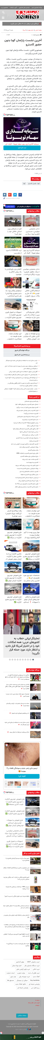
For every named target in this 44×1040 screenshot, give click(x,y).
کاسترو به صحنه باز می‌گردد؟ (31, 414)
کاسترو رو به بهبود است (32, 462)
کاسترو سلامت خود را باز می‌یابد (30, 459)
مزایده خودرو (21, 973)
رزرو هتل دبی (35, 988)
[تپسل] (4, 115)
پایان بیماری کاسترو (33, 450)
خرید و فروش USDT (33, 962)
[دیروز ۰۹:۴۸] (35, 927)
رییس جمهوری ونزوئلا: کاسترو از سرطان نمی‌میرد (25, 423)
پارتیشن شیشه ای (34, 984)
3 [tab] (27, 659)
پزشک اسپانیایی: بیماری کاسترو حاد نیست (27, 469)
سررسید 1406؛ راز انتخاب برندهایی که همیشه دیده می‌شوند (17, 888)
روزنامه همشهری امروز (37, 7)
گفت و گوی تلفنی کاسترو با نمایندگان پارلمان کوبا (25, 429)
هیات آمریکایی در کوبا (32, 426)
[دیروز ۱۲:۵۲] (35, 734)
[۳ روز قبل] (35, 936)
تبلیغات (37, 1005)
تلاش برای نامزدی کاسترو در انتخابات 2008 (27, 453)
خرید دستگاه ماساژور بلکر (32, 966)
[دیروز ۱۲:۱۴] (35, 677)
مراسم (37, 24)
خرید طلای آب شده (34, 973)
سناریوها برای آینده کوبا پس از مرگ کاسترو (27, 438)
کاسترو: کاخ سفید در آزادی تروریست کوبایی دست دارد (24, 444)
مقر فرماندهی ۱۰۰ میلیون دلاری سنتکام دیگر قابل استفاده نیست (20, 375)
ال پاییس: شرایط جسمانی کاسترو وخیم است (26, 478)
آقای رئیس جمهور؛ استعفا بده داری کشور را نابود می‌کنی (23, 372)
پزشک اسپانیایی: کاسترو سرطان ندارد (28, 447)
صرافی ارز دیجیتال (22, 980)
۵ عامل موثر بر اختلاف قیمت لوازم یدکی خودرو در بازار (16, 916)
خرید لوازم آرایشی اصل (23, 969)
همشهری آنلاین (27, 15)
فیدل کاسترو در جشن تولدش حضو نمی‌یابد (27, 411)
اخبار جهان (30, 30)
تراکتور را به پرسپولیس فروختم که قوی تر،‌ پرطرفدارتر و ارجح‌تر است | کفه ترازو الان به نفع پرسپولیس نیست (17, 677)
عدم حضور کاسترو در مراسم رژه (30, 420)
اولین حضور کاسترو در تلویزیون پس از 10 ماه (26, 484)
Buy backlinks (35, 980)
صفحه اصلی (38, 30)
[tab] (22, 346)
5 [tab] (22, 659)
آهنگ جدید (36, 977)
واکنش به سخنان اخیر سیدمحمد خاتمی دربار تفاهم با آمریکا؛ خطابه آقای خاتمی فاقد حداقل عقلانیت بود (17, 687)
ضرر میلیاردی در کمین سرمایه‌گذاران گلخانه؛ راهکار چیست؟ (16, 869)
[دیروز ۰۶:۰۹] (35, 687)
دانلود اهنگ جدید (20, 984)
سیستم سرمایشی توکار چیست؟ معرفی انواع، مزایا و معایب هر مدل (16, 907)
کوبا (24, 183)
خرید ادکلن (36, 969)
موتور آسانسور (20, 962)
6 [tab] (20, 659)
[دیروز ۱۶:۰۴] (35, 889)
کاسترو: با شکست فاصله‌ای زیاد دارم (29, 472)
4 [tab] (25, 659)
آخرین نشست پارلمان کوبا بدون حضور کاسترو (23, 42)
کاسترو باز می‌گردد (33, 441)
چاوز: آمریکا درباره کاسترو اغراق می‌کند (28, 481)
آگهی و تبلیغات (13, 7)
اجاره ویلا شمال (16, 966)
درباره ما (37, 1000)
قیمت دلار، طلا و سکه (33, 1003)
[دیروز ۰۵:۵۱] (35, 706)
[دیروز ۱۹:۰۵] (35, 715)
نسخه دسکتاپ (22, 1015)
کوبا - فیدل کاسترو (34, 183)
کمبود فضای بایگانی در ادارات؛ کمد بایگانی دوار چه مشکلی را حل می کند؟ (16, 878)
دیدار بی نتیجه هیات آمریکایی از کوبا (29, 432)
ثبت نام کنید (22, 148)
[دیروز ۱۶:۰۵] (35, 861)
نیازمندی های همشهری (24, 7)
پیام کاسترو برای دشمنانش (31, 401)
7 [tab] (17, 659)
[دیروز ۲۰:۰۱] (22, 621)
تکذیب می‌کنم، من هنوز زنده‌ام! (30, 435)
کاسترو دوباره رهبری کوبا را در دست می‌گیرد (27, 407)
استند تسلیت (11, 973)
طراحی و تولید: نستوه (21, 1029)
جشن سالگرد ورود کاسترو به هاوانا (29, 475)
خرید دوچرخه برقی (24, 977)
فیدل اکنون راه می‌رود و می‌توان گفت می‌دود (26, 465)
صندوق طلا (10, 980)
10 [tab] (10, 659)
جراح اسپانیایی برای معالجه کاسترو (29, 456)
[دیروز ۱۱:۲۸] (35, 696)
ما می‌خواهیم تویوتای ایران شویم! (20, 713)
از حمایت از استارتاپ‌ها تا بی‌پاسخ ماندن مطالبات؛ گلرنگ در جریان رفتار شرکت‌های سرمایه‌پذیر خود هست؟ (16, 927)
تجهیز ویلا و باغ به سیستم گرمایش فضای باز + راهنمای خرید (17, 859)
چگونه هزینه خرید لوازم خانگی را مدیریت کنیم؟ (17, 896)
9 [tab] (12, 659)
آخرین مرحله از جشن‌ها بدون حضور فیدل (27, 417)
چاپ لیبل (13, 977)
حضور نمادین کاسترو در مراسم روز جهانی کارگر (26, 487)
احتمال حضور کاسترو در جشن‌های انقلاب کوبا (26, 404)
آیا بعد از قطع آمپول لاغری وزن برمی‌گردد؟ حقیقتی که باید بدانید (16, 935)
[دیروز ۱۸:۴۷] (35, 725)
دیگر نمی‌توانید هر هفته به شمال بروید (19, 732)
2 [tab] (30, 659)
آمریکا (24, 30)
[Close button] (43, 1033)
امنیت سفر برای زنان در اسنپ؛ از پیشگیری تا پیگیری (18, 945)
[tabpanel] (22, 633)
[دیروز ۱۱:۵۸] (35, 908)
